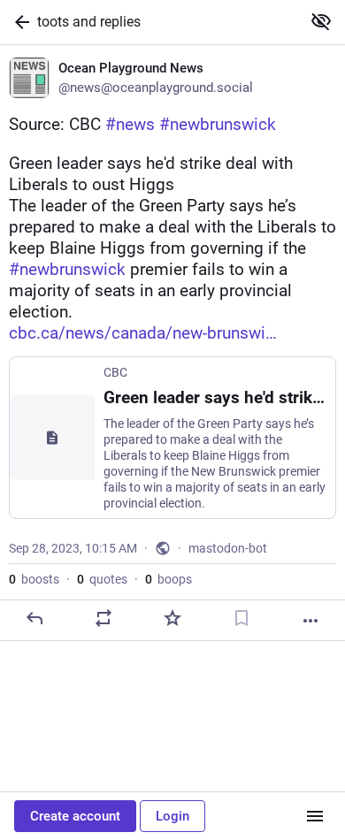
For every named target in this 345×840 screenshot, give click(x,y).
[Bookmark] (241, 618)
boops (168, 579)
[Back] (18, 22)
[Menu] (315, 816)
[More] (310, 620)
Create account (75, 816)
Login (172, 816)
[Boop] (172, 618)
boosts (34, 579)
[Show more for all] (321, 21)
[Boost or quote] (103, 618)
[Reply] (34, 618)
